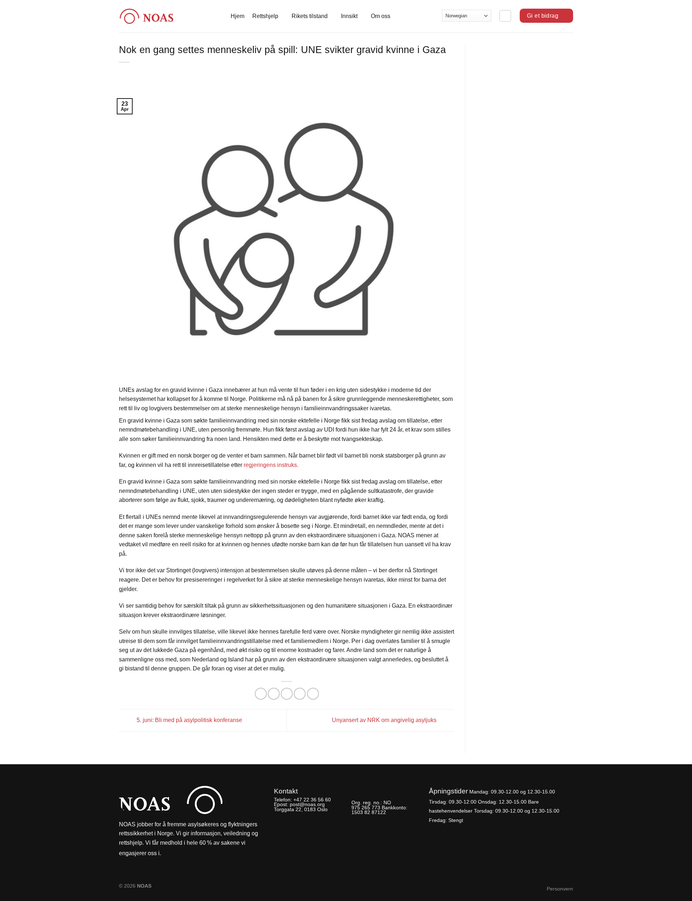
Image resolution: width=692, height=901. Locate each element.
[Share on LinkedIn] (313, 694)
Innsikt (349, 16)
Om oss (380, 16)
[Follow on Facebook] (169, 853)
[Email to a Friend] (287, 694)
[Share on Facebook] (261, 694)
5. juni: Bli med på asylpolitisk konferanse (188, 720)
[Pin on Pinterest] (300, 694)
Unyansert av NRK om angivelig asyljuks (385, 720)
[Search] (505, 16)
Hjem (237, 16)
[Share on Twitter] (274, 694)
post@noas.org (307, 804)
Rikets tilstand (310, 16)
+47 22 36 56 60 (312, 799)
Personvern (560, 889)
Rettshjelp (265, 16)
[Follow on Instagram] (181, 853)
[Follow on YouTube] (193, 853)
